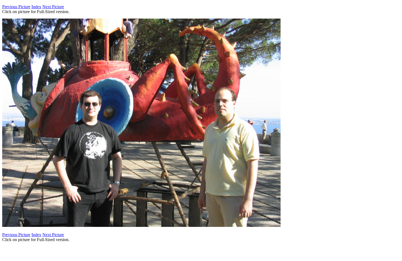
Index (36, 6)
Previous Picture (16, 6)
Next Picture (53, 6)
